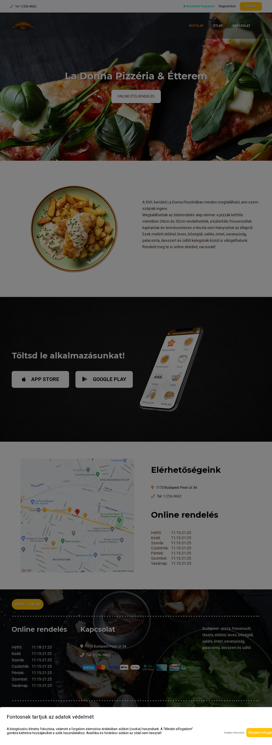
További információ (234, 732)
